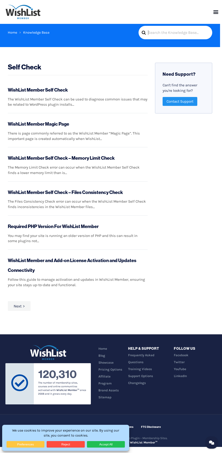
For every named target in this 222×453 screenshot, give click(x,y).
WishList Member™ (143, 442)
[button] (216, 12)
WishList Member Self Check (38, 90)
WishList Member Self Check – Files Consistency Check (65, 192)
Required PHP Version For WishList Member (53, 226)
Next (18, 306)
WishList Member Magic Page (38, 124)
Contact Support (179, 101)
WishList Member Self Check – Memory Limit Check (61, 158)
